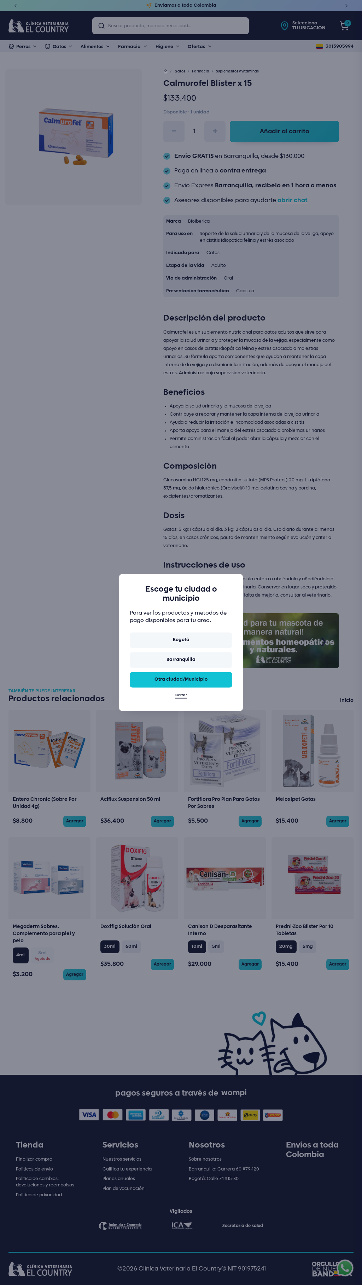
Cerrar (181, 695)
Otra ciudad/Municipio (181, 679)
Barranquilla (181, 659)
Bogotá (181, 640)
